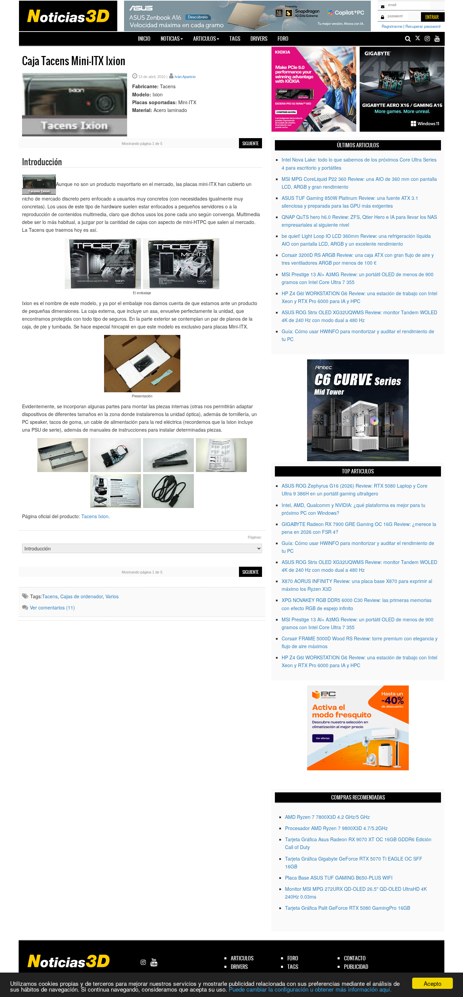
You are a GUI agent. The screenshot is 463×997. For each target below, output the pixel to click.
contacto (355, 958)
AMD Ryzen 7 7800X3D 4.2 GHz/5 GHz (327, 816)
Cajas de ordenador (81, 596)
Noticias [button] (170, 38)
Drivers (258, 38)
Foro (283, 38)
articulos (242, 958)
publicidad (356, 967)
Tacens (50, 596)
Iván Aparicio (185, 77)
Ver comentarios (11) (52, 607)
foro (292, 958)
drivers (239, 967)
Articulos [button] (204, 38)
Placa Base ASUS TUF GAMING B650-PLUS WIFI (338, 877)
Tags (234, 38)
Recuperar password (422, 26)
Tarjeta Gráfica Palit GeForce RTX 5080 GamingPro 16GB (347, 907)
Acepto (432, 983)
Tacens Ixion (94, 516)
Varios (112, 596)
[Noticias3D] (67, 15)
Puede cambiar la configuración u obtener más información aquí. (310, 989)
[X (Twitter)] (417, 38)
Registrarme (392, 26)
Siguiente (250, 143)
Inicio (147, 38)
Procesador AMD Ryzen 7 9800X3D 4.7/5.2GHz (336, 828)
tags (292, 967)
